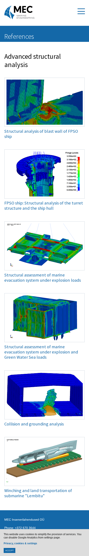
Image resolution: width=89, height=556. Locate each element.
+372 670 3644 (25, 528)
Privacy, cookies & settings (20, 543)
